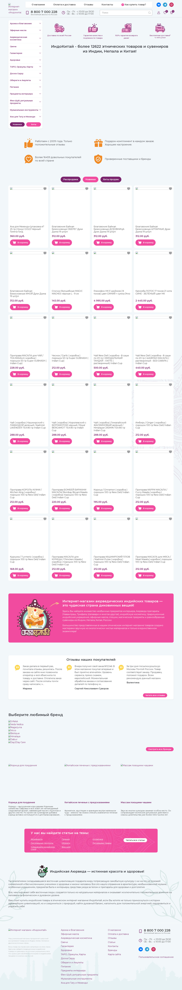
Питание (14, 87)
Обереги (66, 843)
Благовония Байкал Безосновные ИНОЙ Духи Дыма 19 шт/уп (28, 293)
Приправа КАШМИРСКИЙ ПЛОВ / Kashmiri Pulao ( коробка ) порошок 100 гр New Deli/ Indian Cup (112, 561)
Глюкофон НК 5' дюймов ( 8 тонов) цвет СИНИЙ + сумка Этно (112, 292)
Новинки (17, 124)
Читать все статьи (135, 840)
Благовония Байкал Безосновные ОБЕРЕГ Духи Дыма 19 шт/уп (67, 229)
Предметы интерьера (21, 94)
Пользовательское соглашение (156, 957)
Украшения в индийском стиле (43, 848)
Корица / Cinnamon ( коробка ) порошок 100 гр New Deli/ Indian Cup (111, 492)
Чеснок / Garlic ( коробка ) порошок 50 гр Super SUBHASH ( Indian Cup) (70, 358)
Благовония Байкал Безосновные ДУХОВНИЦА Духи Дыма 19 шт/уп (109, 229)
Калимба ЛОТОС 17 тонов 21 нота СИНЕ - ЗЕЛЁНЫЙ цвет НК (154, 292)
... (43, 684)
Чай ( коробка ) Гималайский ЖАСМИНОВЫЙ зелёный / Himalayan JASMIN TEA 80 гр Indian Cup (110, 426)
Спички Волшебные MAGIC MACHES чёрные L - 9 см (67, 292)
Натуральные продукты (42, 843)
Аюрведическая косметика (18, 38)
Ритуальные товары (102, 843)
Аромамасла (37, 839)
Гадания (66, 839)
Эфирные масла (18, 30)
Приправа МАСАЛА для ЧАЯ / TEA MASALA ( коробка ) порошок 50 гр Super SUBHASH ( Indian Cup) (28, 359)
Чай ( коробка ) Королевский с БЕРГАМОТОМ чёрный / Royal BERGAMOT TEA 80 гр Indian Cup (69, 426)
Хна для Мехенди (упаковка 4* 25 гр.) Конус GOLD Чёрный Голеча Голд (27, 229)
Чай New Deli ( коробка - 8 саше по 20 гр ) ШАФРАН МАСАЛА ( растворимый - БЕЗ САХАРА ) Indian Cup (153, 359)
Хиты (33, 124)
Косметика (98, 839)
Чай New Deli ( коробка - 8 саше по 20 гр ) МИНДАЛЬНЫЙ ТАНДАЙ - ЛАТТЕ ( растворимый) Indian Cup (111, 359)
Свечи (13, 46)
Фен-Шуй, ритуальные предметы (21, 102)
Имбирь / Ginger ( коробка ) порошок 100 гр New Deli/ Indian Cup (153, 425)
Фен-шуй (66, 847)
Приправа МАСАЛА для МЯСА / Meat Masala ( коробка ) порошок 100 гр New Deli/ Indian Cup (154, 559)
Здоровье (15, 60)
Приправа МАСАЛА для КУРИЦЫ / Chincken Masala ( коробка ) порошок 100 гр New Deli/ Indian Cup (69, 561)
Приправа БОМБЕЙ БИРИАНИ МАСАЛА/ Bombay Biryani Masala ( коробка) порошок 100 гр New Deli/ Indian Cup (69, 493)
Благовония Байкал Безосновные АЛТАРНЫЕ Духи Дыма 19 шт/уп (153, 229)
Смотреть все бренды (159, 749)
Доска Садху (16, 73)
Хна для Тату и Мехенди (22, 116)
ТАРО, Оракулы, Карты (21, 67)
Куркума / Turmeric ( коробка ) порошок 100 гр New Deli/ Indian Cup (28, 559)
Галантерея (16, 53)
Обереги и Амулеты (20, 80)
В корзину (23, 242)
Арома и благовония (21, 23)
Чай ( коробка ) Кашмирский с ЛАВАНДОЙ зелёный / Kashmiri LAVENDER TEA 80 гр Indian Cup (28, 425)
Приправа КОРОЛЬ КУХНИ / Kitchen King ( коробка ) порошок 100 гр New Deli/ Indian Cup (28, 493)
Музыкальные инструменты (24, 110)
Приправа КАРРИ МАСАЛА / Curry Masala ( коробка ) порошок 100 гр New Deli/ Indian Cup (153, 493)
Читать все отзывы (155, 695)
